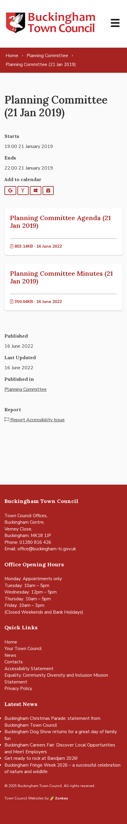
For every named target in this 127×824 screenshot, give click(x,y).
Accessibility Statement (28, 669)
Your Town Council (23, 649)
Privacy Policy (18, 688)
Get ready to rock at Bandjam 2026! (41, 758)
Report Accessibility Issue (37, 420)
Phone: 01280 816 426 (27, 542)
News (10, 655)
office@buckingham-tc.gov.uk (46, 549)
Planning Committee (25, 389)
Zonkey (61, 798)
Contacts (13, 662)
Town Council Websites (24, 798)
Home (10, 642)
